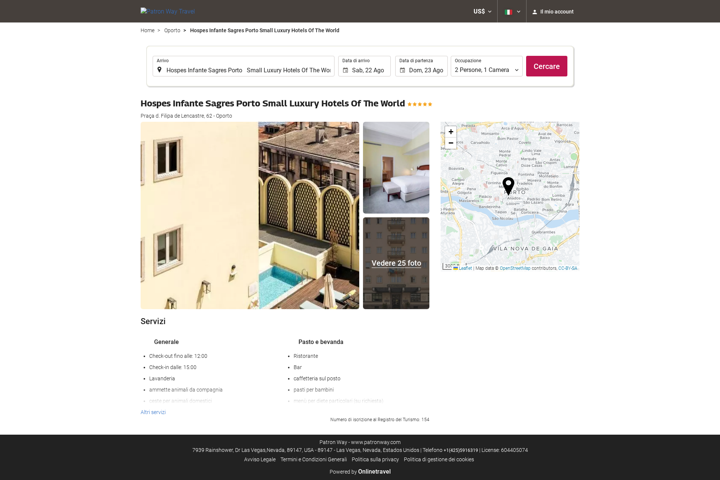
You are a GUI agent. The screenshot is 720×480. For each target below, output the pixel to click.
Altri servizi (153, 412)
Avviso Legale (260, 459)
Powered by (360, 472)
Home (147, 30)
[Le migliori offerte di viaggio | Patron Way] (168, 11)
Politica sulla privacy (375, 459)
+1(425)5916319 (461, 450)
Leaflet (465, 268)
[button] (482, 11)
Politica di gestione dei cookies (439, 459)
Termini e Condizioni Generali (313, 459)
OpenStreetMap (515, 268)
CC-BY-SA (568, 268)
